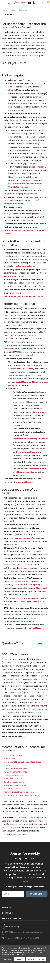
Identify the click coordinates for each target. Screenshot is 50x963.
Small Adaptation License (15, 768)
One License (27, 368)
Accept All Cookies (36, 959)
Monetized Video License (15, 785)
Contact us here (30, 643)
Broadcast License (23, 482)
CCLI (30, 87)
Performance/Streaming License (23, 345)
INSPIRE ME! (36, 893)
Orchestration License (14, 775)
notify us (22, 568)
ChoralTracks (30, 504)
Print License (9, 758)
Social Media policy (30, 584)
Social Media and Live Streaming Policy (21, 795)
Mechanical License (20, 538)
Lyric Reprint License (13, 755)
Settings (7, 959)
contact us (40, 167)
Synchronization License (22, 621)
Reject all (19, 959)
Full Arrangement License (15, 772)
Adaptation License (13, 203)
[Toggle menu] (3, 3)
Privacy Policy (20, 954)
